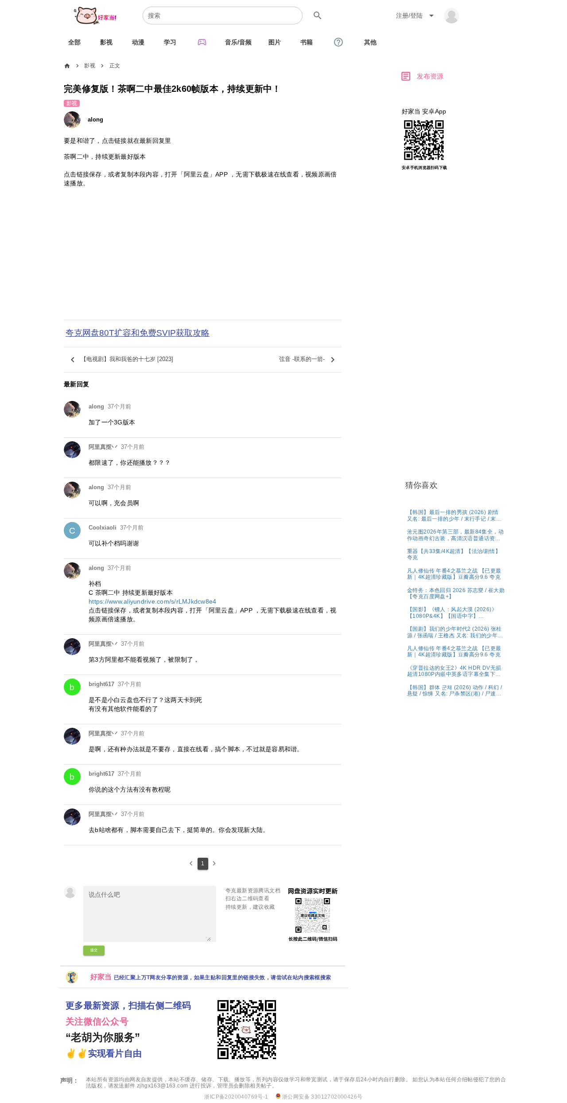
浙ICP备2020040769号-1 (236, 1097)
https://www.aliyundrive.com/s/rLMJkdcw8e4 (152, 601)
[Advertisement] (202, 259)
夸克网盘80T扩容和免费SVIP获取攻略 (138, 333)
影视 (89, 66)
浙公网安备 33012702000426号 (322, 1097)
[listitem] (456, 515)
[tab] (74, 42)
